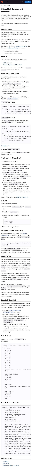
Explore (7, 2)
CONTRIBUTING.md (21, 197)
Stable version (7, 63)
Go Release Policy (12, 48)
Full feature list (5, 146)
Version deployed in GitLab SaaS (12, 65)
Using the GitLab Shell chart (11, 465)
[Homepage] (2, 2)
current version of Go (21, 46)
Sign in (21, 2)
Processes (6, 463)
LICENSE (6, 462)
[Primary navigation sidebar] (2, 5)
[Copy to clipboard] (29, 106)
